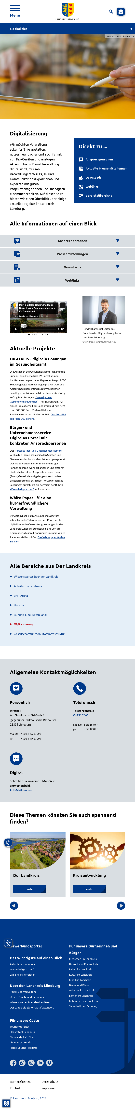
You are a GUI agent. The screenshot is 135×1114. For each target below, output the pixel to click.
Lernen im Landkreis (81, 995)
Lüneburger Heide (20, 1042)
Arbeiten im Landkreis (28, 586)
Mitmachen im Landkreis (83, 1000)
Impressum (48, 1088)
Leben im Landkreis (80, 969)
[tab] (67, 241)
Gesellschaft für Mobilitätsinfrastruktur (39, 634)
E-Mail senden (22, 790)
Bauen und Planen (79, 985)
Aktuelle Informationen (23, 964)
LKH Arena (21, 595)
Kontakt (15, 1088)
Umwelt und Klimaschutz (83, 964)
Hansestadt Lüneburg (22, 1031)
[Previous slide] (14, 906)
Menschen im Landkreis (83, 958)
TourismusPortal (19, 1026)
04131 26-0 (80, 715)
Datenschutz (49, 1081)
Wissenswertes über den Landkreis (36, 576)
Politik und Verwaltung (23, 991)
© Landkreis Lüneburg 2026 (28, 1098)
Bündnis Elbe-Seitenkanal (30, 614)
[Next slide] (121, 906)
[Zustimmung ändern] (6, 1103)
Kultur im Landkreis (80, 974)
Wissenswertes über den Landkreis (30, 1002)
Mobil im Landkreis (80, 979)
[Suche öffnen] (111, 11)
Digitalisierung (23, 624)
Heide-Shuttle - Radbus (23, 1047)
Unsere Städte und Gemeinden (28, 996)
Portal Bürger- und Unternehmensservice (38, 450)
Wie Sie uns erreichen (22, 974)
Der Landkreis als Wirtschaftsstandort (32, 1007)
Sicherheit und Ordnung (83, 1006)
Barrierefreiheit (20, 1081)
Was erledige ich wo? (22, 969)
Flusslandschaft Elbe (22, 1037)
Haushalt (20, 605)
